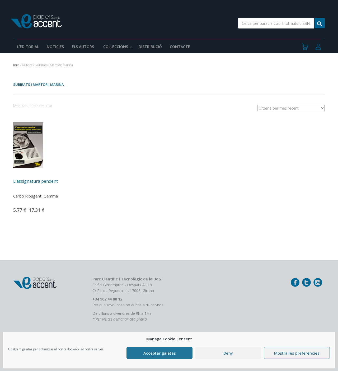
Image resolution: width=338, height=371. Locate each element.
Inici (16, 65)
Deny (228, 353)
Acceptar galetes (159, 353)
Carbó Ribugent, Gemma (35, 196)
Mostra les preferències (297, 353)
